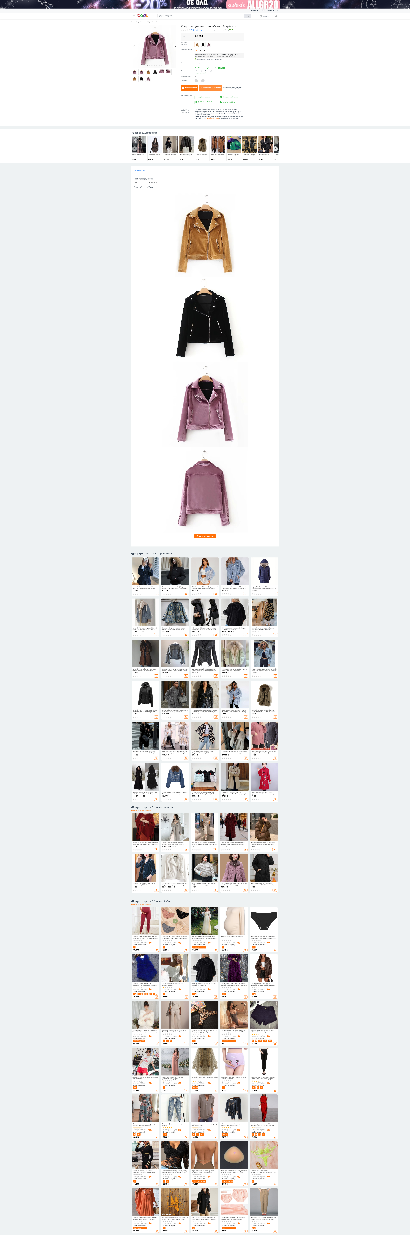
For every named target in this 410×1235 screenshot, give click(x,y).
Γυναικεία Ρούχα (145, 22)
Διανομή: (183, 71)
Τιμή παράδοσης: (186, 76)
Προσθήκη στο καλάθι (210, 88)
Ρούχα (137, 22)
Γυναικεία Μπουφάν (157, 22)
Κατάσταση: (184, 63)
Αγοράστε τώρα (189, 88)
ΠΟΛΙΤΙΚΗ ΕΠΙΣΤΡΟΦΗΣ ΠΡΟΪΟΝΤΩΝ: (185, 111)
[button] (134, 15)
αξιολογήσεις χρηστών (198, 30)
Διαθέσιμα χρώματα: (184, 43)
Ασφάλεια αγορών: (186, 96)
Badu (132, 22)
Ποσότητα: (184, 80)
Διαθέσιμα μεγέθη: (186, 49)
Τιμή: (183, 36)
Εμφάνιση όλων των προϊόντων (141, 810)
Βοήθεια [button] (253, 10)
